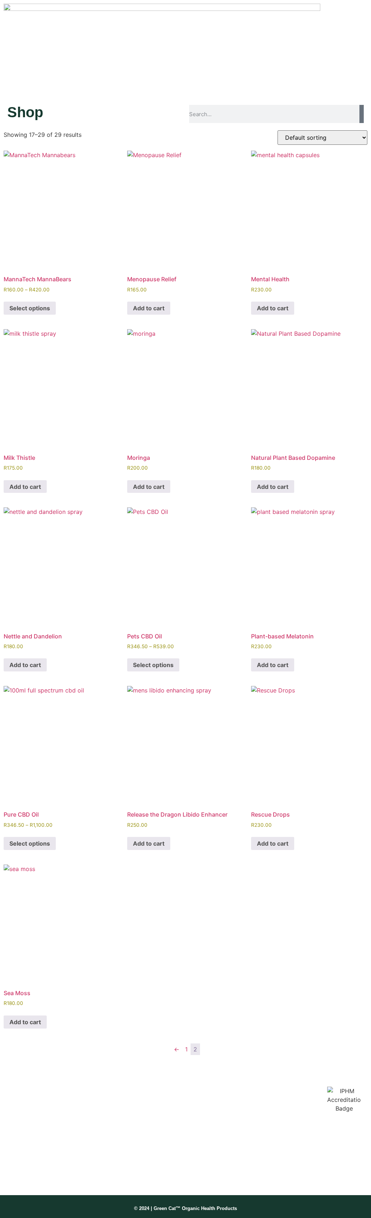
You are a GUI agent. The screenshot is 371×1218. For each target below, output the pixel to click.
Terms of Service (251, 1127)
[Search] (361, 114)
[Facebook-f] (11, 1173)
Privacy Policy (248, 1142)
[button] (221, 47)
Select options (29, 308)
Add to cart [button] (148, 308)
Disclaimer (243, 1112)
